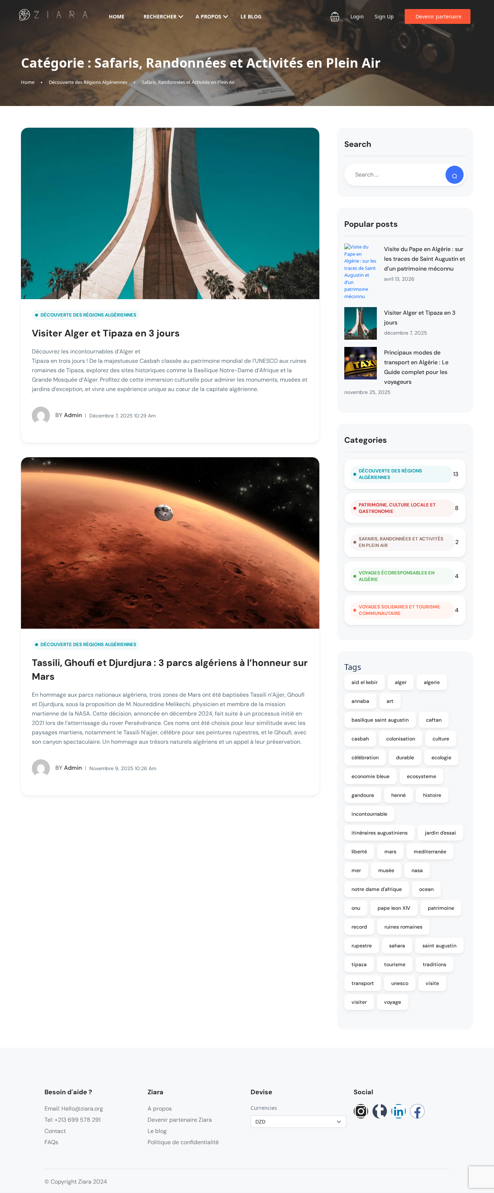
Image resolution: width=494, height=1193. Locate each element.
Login (357, 16)
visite (432, 983)
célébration (365, 757)
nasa (417, 870)
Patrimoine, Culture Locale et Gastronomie (397, 508)
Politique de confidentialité (183, 1142)
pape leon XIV (394, 908)
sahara (397, 945)
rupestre (362, 945)
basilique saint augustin (380, 720)
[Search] (455, 175)
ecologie (441, 757)
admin (68, 415)
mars (390, 851)
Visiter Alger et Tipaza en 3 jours (106, 333)
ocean (426, 889)
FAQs (51, 1142)
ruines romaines (403, 927)
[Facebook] (417, 1111)
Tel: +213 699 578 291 (72, 1120)
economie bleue (370, 776)
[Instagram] (361, 1111)
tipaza (359, 964)
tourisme (394, 964)
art (390, 701)
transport (363, 983)
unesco (399, 983)
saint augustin (439, 945)
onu (356, 908)
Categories (365, 440)
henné (398, 795)
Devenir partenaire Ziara (180, 1120)
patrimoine (441, 908)
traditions (434, 964)
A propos (208, 16)
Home (116, 16)
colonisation (400, 738)
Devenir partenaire (438, 16)
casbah (360, 738)
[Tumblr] (379, 1111)
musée (386, 870)
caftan (434, 720)
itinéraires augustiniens (380, 832)
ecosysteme (421, 776)
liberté (359, 851)
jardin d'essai (440, 832)
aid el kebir (365, 682)
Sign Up (384, 16)
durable (405, 757)
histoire (432, 795)
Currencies (264, 1107)
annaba (360, 701)
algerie (432, 682)
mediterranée (430, 851)
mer (356, 870)
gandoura (363, 795)
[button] (335, 16)
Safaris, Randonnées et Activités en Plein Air (188, 82)
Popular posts (371, 224)
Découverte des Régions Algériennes (88, 82)
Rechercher (160, 16)
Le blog (250, 16)
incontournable (369, 814)
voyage (392, 1002)
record (359, 927)
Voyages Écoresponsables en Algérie (396, 576)
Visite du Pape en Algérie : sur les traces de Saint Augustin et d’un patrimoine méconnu (424, 258)
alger (400, 682)
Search (357, 144)
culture (441, 738)
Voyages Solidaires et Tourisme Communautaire (399, 610)
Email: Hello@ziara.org (73, 1108)
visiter (359, 1002)
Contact (55, 1131)
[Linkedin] (398, 1111)
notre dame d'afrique (377, 889)
